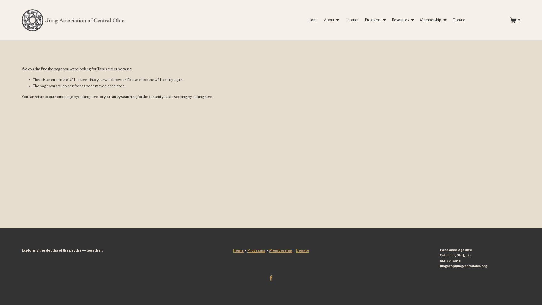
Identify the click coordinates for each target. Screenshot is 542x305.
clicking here (88, 97)
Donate (459, 20)
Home (313, 20)
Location (352, 20)
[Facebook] (271, 278)
